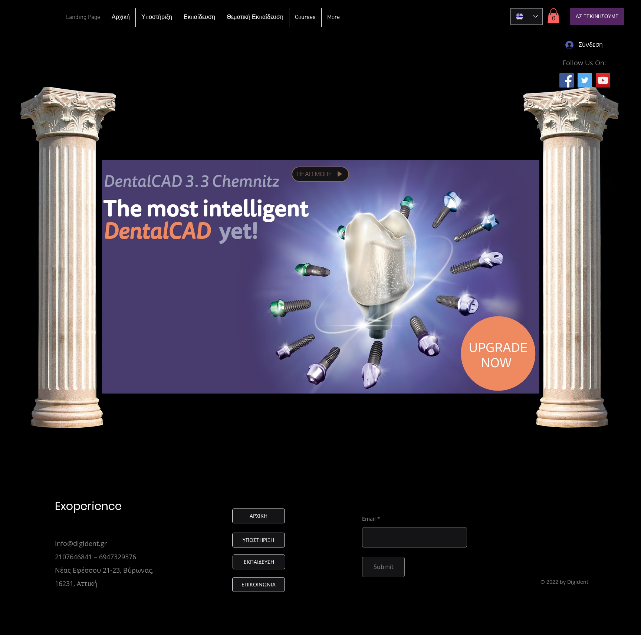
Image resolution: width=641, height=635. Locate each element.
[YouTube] (603, 80)
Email (369, 519)
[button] (553, 15)
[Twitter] (585, 80)
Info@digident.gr (81, 543)
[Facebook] (566, 80)
